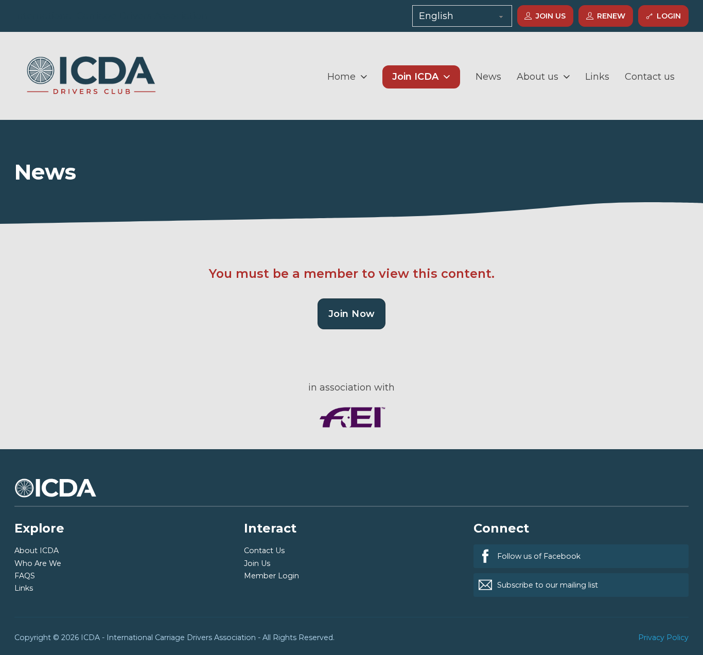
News (488, 76)
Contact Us (264, 550)
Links (597, 76)
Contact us (650, 76)
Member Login (271, 575)
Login (669, 16)
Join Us (551, 16)
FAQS (24, 575)
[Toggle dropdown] (364, 76)
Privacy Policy (663, 637)
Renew (611, 16)
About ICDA (36, 550)
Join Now (351, 314)
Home (341, 76)
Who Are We (37, 563)
